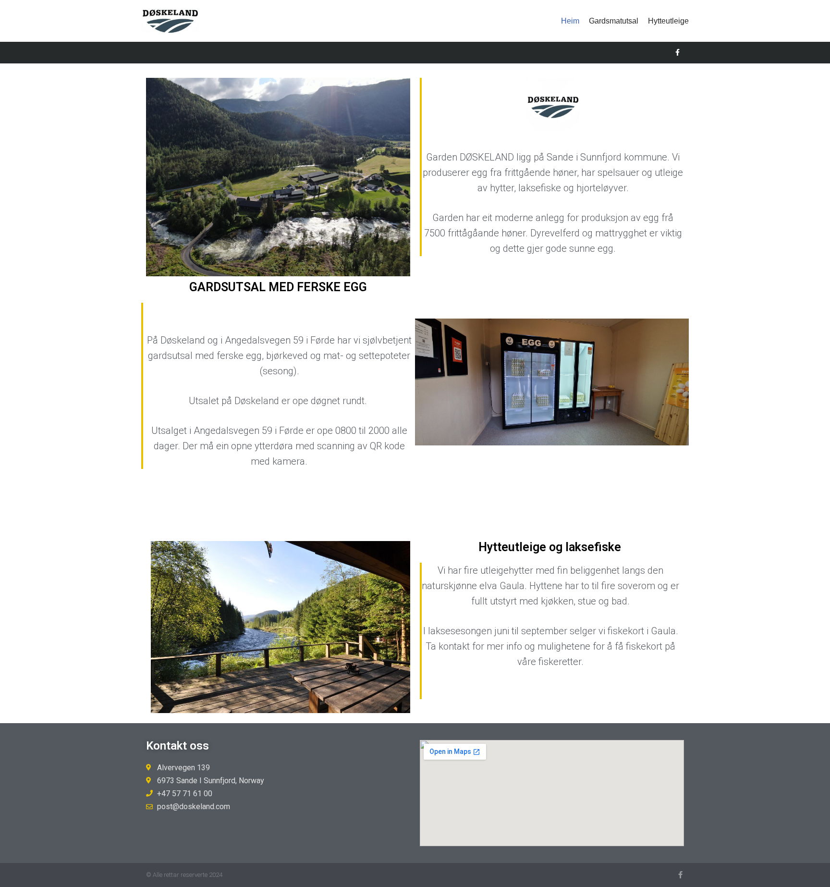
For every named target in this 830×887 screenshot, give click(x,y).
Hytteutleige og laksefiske (549, 547)
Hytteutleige (668, 21)
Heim (570, 21)
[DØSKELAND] (170, 21)
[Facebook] (677, 52)
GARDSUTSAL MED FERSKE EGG (278, 287)
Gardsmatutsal (613, 21)
